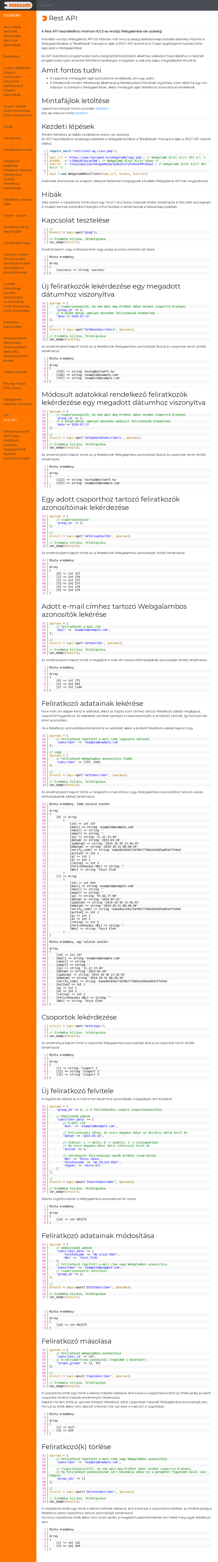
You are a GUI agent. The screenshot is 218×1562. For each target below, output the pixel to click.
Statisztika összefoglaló (12, 324)
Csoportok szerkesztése (13, 83)
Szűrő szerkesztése (17, 115)
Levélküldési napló (17, 243)
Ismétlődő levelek (16, 263)
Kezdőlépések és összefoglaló (16, 229)
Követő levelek (14, 259)
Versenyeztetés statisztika (15, 349)
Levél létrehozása (16, 306)
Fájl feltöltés (12, 138)
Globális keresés (15, 372)
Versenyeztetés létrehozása (15, 340)
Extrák (8, 127)
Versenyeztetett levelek (15, 358)
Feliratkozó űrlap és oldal (17, 202)
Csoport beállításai (16, 68)
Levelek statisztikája (12, 286)
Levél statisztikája (16, 311)
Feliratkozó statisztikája (12, 186)
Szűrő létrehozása (16, 111)
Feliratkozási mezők (18, 150)
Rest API (10, 420)
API (6, 415)
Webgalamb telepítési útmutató (17, 402)
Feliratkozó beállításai (11, 163)
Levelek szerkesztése (13, 295)
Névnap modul (14, 383)
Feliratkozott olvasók (12, 177)
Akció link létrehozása (12, 34)
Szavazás (10, 445)
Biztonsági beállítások (11, 438)
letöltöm (102, 109)
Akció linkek (12, 27)
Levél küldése (13, 302)
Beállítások (11, 56)
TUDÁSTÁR (11, 15)
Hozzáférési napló (16, 458)
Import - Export (14, 215)
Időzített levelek (15, 254)
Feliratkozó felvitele (17, 170)
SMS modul (12, 388)
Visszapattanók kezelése (14, 451)
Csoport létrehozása (12, 74)
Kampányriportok (16, 431)
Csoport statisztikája (12, 92)
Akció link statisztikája (12, 43)
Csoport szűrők (14, 106)
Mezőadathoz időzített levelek (15, 270)
